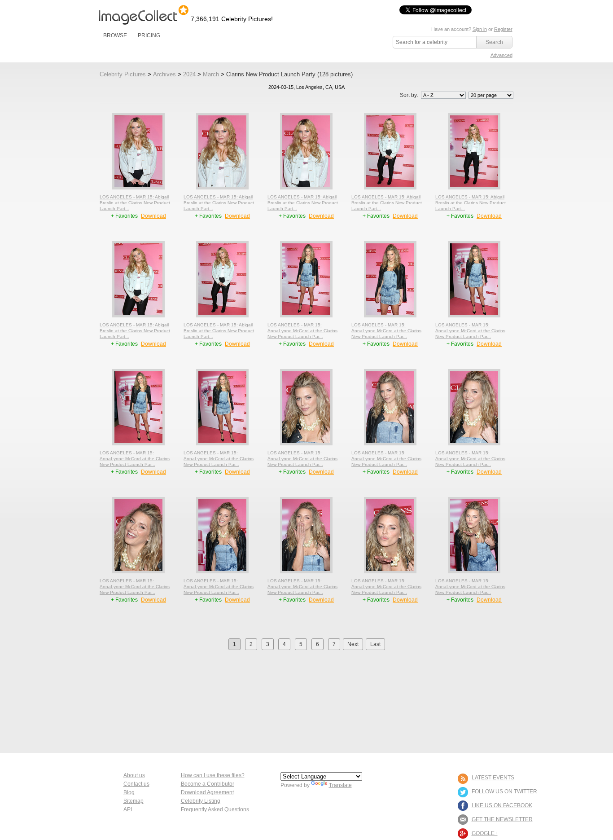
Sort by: (410, 95)
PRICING (149, 35)
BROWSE (115, 35)
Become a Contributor (207, 784)
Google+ (485, 833)
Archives (164, 74)
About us (134, 775)
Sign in (480, 29)
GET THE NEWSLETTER (502, 819)
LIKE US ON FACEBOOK (502, 805)
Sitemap (133, 801)
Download (153, 216)
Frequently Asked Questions (215, 809)
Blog (129, 792)
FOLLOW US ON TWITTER (504, 791)
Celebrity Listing (200, 801)
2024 (189, 74)
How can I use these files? (213, 775)
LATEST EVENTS (493, 777)
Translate (340, 785)
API (127, 809)
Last (375, 644)
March (211, 74)
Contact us (136, 784)
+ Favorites (125, 216)
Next (353, 644)
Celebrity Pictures (123, 74)
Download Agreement (207, 792)
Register (503, 29)
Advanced (501, 55)
